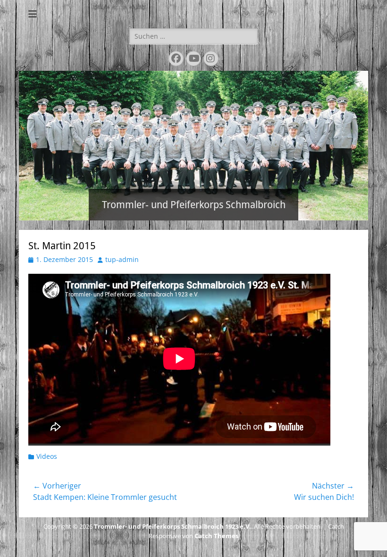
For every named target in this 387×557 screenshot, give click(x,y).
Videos (46, 456)
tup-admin (122, 259)
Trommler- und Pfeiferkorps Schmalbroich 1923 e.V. (172, 526)
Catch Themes (216, 536)
